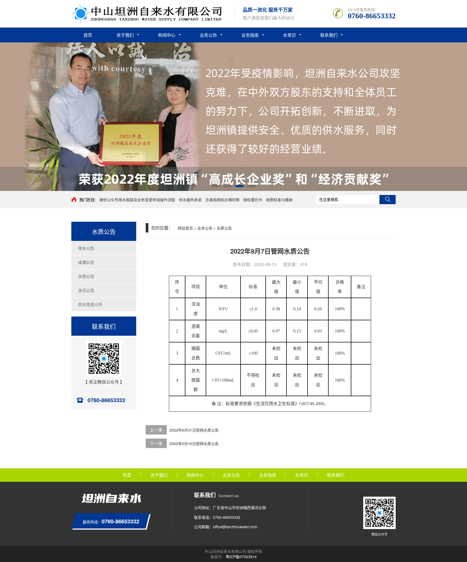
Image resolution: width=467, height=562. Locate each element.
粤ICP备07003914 (241, 556)
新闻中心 (166, 35)
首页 (88, 35)
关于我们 (125, 35)
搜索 (387, 199)
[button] (216, 186)
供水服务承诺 (190, 199)
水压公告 (86, 290)
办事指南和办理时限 (222, 199)
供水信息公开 (90, 304)
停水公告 (86, 248)
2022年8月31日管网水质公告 (194, 430)
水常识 (289, 35)
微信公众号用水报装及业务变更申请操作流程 (137, 199)
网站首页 (185, 228)
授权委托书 (252, 199)
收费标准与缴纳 (279, 199)
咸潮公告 (86, 262)
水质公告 (86, 276)
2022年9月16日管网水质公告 (194, 443)
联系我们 (329, 35)
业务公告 (208, 35)
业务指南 (250, 35)
